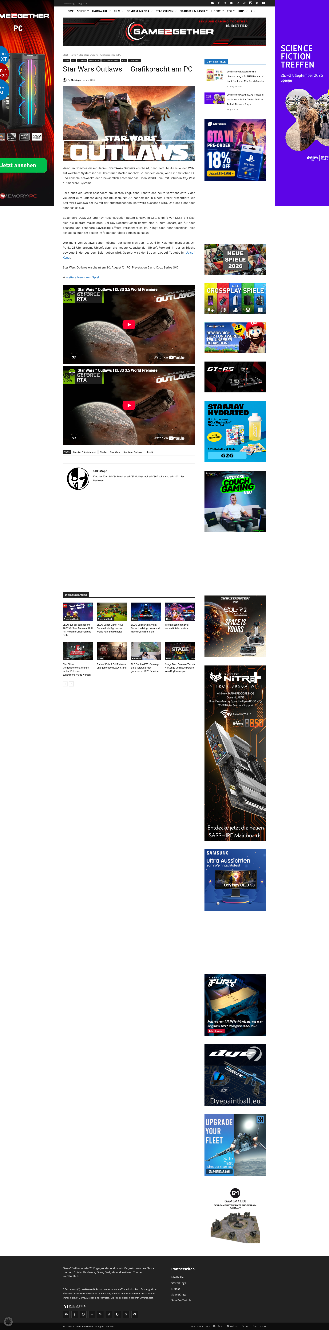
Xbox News (134, 60)
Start (65, 54)
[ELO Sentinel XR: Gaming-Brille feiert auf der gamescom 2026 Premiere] (146, 651)
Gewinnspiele (216, 61)
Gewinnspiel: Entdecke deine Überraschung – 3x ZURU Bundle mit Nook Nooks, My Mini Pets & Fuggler (245, 76)
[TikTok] (244, 3)
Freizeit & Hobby (71, 619)
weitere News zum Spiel (82, 277)
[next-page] (71, 683)
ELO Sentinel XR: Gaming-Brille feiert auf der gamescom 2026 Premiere (145, 668)
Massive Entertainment (84, 452)
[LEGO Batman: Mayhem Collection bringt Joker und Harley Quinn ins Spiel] (146, 612)
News (73, 54)
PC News (82, 60)
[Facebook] (219, 3)
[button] (8, 1321)
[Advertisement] (129, 543)
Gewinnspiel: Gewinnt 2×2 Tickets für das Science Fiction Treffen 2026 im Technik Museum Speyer (245, 99)
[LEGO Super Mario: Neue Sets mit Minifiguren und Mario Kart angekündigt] (112, 612)
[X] (257, 3)
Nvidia (103, 452)
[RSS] (238, 3)
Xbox (124, 60)
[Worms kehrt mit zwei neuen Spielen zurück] (180, 612)
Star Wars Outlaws (133, 452)
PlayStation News (111, 60)
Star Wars (115, 452)
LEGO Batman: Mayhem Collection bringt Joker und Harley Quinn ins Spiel (145, 628)
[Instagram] (225, 3)
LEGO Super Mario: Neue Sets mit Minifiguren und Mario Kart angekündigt (110, 628)
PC (73, 60)
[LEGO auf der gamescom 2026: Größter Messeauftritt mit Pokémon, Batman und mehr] (78, 612)
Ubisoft (149, 452)
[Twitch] (251, 3)
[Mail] (231, 3)
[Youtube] (263, 3)
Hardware (136, 658)
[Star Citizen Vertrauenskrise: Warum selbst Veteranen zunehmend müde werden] (78, 651)
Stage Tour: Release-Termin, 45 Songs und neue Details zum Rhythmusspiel (180, 668)
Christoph (76, 80)
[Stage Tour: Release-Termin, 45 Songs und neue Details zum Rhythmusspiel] (180, 651)
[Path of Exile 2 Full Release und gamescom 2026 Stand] (112, 651)
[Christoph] (65, 80)
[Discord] (212, 3)
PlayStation (94, 60)
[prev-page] (65, 683)
